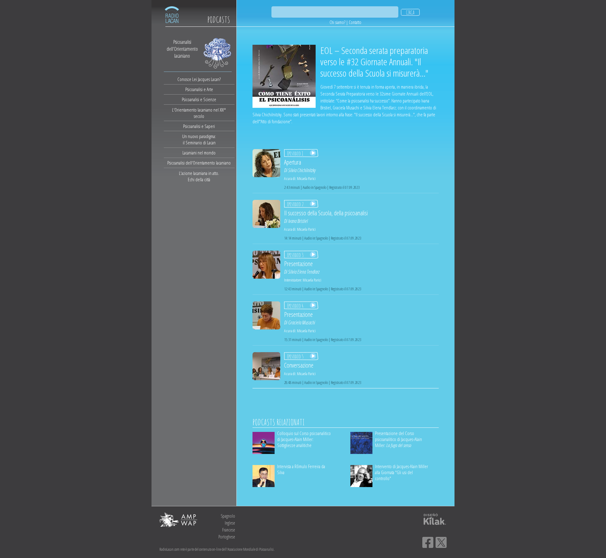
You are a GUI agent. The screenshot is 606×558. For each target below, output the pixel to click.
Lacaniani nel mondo (199, 152)
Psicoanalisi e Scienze (199, 99)
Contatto (355, 22)
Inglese (230, 523)
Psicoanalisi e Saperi (199, 126)
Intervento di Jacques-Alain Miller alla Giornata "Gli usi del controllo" (401, 472)
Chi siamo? (337, 22)
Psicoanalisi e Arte (199, 89)
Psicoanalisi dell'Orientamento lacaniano (199, 163)
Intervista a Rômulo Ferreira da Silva (301, 469)
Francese (228, 530)
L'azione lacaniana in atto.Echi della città (199, 176)
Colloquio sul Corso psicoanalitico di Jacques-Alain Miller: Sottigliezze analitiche (304, 439)
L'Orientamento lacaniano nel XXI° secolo (199, 113)
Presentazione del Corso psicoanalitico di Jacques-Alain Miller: (398, 439)
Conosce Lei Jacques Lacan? (199, 79)
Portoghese (226, 537)
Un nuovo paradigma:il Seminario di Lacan (199, 139)
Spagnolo (228, 516)
